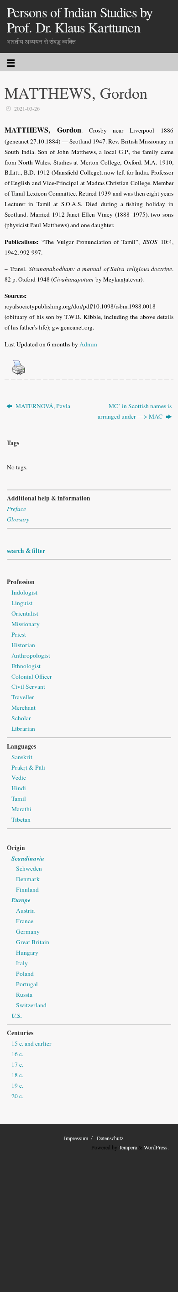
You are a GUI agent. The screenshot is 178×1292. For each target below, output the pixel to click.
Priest (18, 634)
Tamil (18, 798)
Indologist (24, 592)
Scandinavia (27, 858)
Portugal (27, 984)
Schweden (29, 868)
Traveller (22, 697)
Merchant (23, 707)
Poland (25, 973)
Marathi (21, 809)
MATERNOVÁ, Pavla (42, 406)
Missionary (25, 624)
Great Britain (32, 942)
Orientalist (24, 613)
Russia (24, 994)
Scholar (21, 718)
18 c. (17, 1075)
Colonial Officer (31, 676)
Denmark (28, 879)
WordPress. (156, 1147)
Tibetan (21, 819)
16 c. (17, 1054)
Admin (88, 344)
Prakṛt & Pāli (28, 767)
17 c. (17, 1064)
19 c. (17, 1085)
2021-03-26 (27, 108)
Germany (28, 931)
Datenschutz (110, 1138)
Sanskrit (21, 757)
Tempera (128, 1147)
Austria (25, 910)
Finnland (27, 889)
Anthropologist (30, 655)
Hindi (18, 788)
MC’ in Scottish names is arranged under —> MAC (135, 411)
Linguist (21, 603)
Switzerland (31, 1005)
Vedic (18, 777)
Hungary (27, 952)
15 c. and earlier (31, 1043)
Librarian (23, 728)
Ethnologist (26, 666)
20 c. (17, 1096)
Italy (22, 963)
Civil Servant (28, 686)
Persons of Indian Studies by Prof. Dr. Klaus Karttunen (79, 20)
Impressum (76, 1138)
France (24, 921)
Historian (23, 645)
